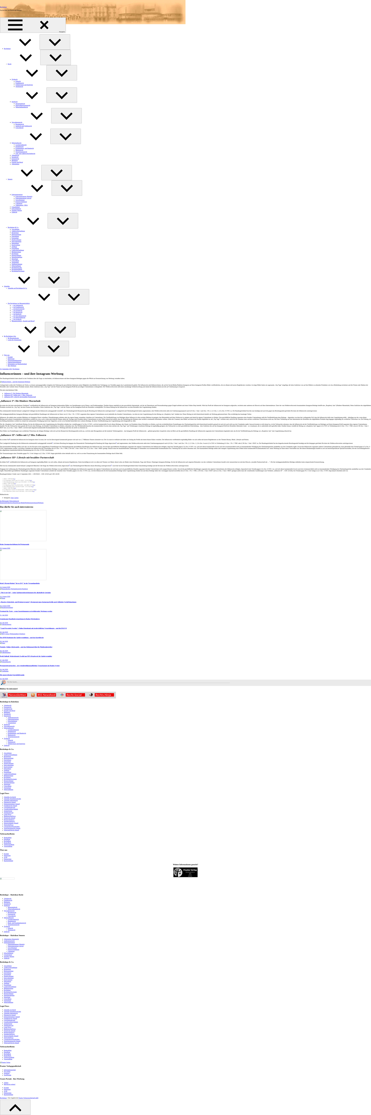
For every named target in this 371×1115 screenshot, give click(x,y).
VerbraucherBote (9, 844)
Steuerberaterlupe (17, 257)
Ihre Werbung (12, 366)
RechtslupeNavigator (18, 271)
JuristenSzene (8, 811)
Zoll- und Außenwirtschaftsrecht (25, 153)
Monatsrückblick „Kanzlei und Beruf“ (23, 321)
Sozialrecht (15, 157)
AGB (5, 857)
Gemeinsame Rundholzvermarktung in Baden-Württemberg (20, 619)
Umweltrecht (19, 128)
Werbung (40, 503)
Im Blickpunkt (4, 501)
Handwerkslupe (16, 240)
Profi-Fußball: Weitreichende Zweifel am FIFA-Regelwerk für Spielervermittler (26, 656)
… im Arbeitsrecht (17, 305)
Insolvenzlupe (16, 245)
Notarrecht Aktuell (9, 818)
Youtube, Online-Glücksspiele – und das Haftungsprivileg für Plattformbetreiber (26, 647)
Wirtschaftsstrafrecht (21, 107)
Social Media (21, 503)
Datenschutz (7, 859)
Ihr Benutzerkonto (13, 338)
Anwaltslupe (15, 229)
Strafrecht (14, 102)
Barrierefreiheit (8, 861)
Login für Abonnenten (14, 340)
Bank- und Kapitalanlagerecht (17, 923)
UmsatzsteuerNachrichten (12, 826)
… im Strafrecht (16, 314)
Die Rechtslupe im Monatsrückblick (19, 303)
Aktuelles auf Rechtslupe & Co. (17, 288)
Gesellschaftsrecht (20, 145)
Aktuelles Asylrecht (10, 797)
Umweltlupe (15, 260)
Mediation (15, 160)
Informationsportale (10, 1070)
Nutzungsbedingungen (15, 360)
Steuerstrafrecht (20, 103)
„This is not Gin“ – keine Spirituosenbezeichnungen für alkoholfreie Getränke (25, 592)
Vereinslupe (15, 262)
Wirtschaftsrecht (16, 143)
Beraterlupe (15, 233)
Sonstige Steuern (17, 210)
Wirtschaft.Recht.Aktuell (11, 830)
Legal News (7, 814)
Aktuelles (7, 286)
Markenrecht (19, 150)
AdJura (6, 1082)
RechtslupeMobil (17, 269)
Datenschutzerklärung (14, 362)
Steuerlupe (15, 259)
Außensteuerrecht (13, 717)
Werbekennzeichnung (31, 503)
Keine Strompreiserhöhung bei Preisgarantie (14, 544)
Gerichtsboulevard (9, 807)
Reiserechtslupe (16, 255)
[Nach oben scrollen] (15, 1107)
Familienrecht (19, 83)
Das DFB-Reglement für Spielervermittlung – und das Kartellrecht (22, 637)
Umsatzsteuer (16, 207)
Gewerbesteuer (20, 200)
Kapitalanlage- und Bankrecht (24, 148)
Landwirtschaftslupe (18, 250)
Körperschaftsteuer (21, 202)
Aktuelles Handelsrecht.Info (12, 799)
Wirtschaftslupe (16, 266)
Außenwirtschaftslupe (18, 231)
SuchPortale (7, 1075)
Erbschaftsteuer (16, 209)
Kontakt (10, 357)
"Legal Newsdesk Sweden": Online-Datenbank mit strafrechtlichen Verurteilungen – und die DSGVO (33, 628)
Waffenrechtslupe (17, 264)
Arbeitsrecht (15, 155)
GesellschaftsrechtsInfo (11, 809)
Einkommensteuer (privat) (23, 198)
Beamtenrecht (19, 124)
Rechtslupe (3, 7)
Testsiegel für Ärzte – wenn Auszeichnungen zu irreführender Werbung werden (26, 611)
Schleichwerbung (11, 503)
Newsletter (7, 1071)
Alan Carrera (14, 498)
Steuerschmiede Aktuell (11, 823)
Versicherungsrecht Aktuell (12, 828)
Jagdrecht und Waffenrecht (23, 126)
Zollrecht (14, 212)
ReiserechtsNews (9, 819)
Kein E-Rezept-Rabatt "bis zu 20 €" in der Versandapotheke (20, 583)
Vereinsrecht (19, 86)
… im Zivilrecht (16, 319)
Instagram (3, 503)
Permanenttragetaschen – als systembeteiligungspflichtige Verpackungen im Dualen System (30, 665)
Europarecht (15, 159)
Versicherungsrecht (21, 152)
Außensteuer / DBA (21, 205)
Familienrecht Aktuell (10, 806)
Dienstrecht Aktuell (10, 802)
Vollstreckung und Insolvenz (24, 85)
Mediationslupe (16, 252)
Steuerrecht (7, 716)
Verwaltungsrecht (17, 122)
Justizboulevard (8, 812)
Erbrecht (18, 81)
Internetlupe (15, 243)
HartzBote (7, 839)
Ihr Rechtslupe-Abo (10, 336)
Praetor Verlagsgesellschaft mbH (28, 1098)
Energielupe (15, 236)
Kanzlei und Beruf (17, 162)
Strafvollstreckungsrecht (22, 105)
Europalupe (15, 238)
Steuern (10, 179)
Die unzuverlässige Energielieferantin (12, 675)
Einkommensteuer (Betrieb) (23, 196)
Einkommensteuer (17, 194)
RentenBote (7, 843)
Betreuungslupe (16, 234)
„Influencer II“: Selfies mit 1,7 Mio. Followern (18, 395)
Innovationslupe (16, 241)
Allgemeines (15, 164)
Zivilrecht (14, 79)
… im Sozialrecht (17, 310)
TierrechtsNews (8, 825)
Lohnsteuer (18, 203)
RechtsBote (7, 841)
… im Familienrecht (18, 307)
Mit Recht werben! (9, 1084)
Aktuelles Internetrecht (11, 800)
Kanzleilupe (15, 248)
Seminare (7, 1073)
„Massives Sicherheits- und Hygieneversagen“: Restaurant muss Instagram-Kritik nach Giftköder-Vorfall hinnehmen (38, 602)
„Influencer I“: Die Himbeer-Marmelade (16, 393)
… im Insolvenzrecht (18, 309)
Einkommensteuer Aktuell (12, 804)
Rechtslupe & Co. (13, 227)
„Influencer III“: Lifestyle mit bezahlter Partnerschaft (20, 397)
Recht (9, 64)
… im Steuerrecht (17, 312)
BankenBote (7, 837)
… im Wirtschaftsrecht (18, 317)
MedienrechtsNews (10, 816)
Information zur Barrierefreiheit (17, 364)
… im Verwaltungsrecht (19, 316)
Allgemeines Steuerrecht (11, 939)
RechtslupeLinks (17, 267)
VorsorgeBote (8, 846)
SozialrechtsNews (9, 821)
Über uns (6, 355)
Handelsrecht (19, 146)
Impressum (11, 359)
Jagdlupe (14, 247)
